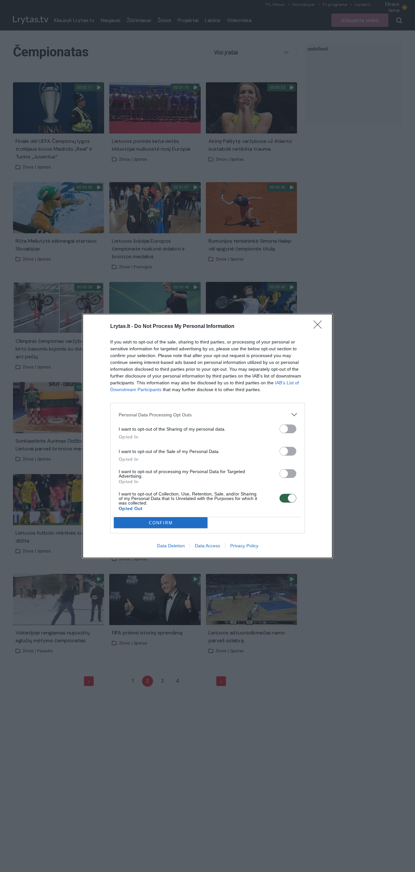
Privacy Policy (244, 545)
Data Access (207, 545)
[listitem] (207, 414)
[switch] (287, 428)
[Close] (320, 326)
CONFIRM (161, 522)
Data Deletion (171, 545)
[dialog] (207, 436)
